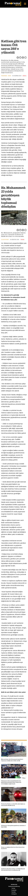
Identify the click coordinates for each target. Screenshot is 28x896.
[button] (25, 3)
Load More (14, 734)
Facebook (13, 890)
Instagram (14, 894)
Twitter (13, 888)
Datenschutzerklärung (14, 886)
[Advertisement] (14, 24)
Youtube (13, 892)
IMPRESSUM (14, 884)
